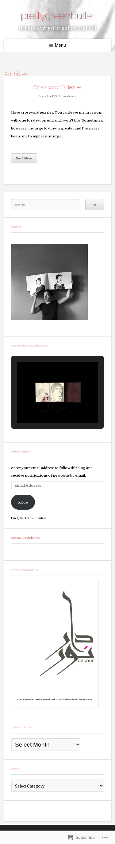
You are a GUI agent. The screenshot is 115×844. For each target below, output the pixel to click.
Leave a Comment (69, 96)
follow (23, 501)
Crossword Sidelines (57, 87)
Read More (24, 158)
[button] (43, 406)
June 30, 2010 (53, 96)
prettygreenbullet (58, 15)
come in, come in (20, 451)
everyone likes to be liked (25, 537)
